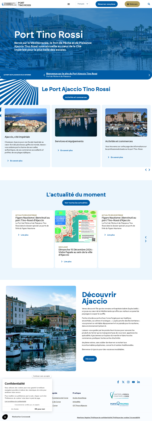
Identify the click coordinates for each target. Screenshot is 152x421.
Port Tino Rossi (24, 4)
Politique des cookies (121, 418)
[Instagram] (128, 382)
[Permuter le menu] (68, 4)
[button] (149, 4)
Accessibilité (135, 418)
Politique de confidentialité (101, 418)
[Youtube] (133, 382)
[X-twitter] (123, 382)
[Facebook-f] (118, 382)
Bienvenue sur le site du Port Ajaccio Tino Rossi (71, 73)
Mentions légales (83, 418)
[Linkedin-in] (138, 382)
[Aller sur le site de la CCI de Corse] (9, 4)
